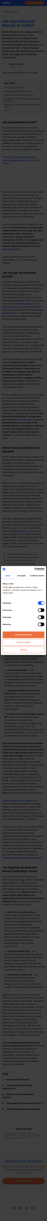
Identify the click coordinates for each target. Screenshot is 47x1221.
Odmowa (23, 650)
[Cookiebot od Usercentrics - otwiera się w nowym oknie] (34, 569)
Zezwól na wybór (23, 642)
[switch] (41, 610)
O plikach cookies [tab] (37, 576)
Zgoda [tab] (7, 576)
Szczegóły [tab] (21, 576)
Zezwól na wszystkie (23, 635)
